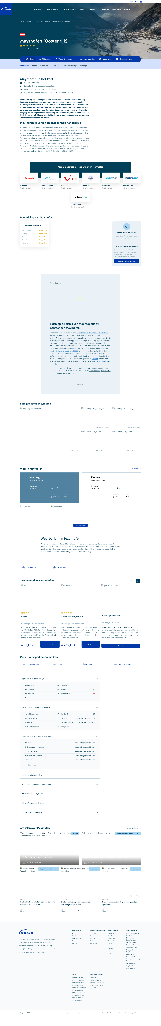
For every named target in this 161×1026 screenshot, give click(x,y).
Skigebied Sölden (131, 966)
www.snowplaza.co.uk (78, 992)
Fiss (109, 956)
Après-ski (55, 66)
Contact (102, 1013)
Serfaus (110, 948)
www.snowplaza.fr (77, 1000)
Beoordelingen (116, 9)
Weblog (82, 9)
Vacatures (110, 1013)
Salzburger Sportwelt (132, 945)
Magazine (127, 9)
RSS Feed (93, 988)
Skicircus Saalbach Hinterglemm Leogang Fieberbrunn (133, 959)
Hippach (53, 364)
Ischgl (110, 936)
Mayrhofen (111, 938)
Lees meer (79, 384)
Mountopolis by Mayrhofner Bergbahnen (92, 333)
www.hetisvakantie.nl (78, 980)
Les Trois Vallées (131, 942)
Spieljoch (73, 373)
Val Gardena (130, 954)
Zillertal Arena (94, 371)
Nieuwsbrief (105, 9)
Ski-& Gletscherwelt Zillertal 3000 (51, 21)
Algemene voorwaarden (53, 1013)
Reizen (74, 941)
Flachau (110, 943)
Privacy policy (76, 1013)
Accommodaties (68, 9)
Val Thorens (111, 946)
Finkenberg (95, 361)
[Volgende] (138, 581)
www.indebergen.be (78, 995)
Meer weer (135, 469)
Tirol (37, 21)
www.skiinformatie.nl (78, 982)
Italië (91, 941)
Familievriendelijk (70, 66)
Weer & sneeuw (65, 59)
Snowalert (93, 978)
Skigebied (46, 59)
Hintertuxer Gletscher (60, 353)
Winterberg (111, 933)
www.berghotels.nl (77, 997)
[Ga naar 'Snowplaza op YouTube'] (136, 2)
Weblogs (83, 66)
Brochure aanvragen (96, 985)
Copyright (66, 1013)
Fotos (34, 66)
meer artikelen (133, 828)
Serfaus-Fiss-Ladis (131, 947)
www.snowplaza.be (77, 985)
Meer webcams (80, 525)
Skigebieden (37, 9)
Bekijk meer (32, 765)
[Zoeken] (140, 9)
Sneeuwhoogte (76, 938)
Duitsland (93, 936)
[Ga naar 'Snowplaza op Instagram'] (141, 2)
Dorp (32, 59)
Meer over (107, 59)
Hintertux (104, 361)
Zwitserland (93, 943)
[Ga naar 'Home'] (6, 9)
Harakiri (95, 359)
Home (22, 21)
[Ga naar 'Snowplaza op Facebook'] (131, 2)
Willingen (110, 951)
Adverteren (93, 1013)
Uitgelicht (93, 9)
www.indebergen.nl (77, 978)
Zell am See (111, 941)
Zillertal (74, 99)
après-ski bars (38, 107)
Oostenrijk (30, 21)
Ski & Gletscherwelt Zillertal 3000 (65, 351)
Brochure (44, 66)
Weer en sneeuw (52, 9)
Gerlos (110, 953)
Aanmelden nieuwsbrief (97, 980)
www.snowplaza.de (77, 990)
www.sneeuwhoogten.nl (79, 988)
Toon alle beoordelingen (126, 261)
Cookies (85, 1013)
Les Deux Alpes (130, 963)
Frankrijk (92, 938)
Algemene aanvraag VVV (97, 982)
